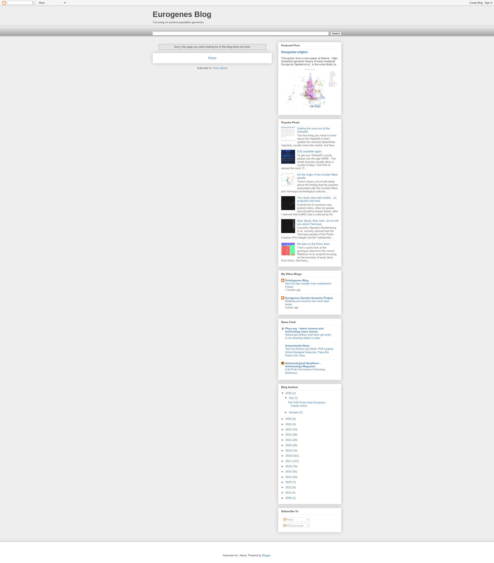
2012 (288, 487)
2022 (288, 434)
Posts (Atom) (220, 68)
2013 (288, 482)
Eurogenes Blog (182, 14)
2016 (288, 466)
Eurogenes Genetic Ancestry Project (309, 297)
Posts (289, 519)
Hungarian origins (294, 52)
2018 (288, 455)
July (291, 397)
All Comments (294, 525)
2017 (288, 461)
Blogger (266, 555)
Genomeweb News (297, 345)
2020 (288, 445)
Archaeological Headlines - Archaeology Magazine (303, 365)
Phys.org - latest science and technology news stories (304, 330)
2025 (288, 418)
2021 (288, 439)
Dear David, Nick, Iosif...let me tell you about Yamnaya (317, 222)
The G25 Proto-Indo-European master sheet (306, 404)
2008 (288, 497)
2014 (288, 476)
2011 (288, 492)
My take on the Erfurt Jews (313, 243)
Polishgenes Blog (297, 280)
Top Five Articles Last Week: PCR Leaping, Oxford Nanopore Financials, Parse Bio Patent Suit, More (309, 352)
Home (212, 58)
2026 (288, 393)
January (294, 412)
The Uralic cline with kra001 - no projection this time (317, 199)
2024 (288, 424)
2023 (288, 429)
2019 (288, 450)
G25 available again (309, 151)
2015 (288, 471)
